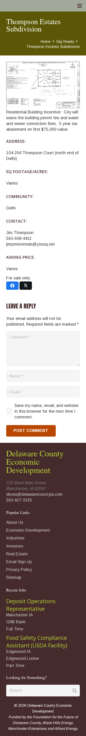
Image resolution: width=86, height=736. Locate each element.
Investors (14, 546)
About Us (14, 522)
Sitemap (13, 577)
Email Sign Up (19, 561)
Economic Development (28, 530)
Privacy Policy (19, 569)
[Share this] (12, 285)
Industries (15, 538)
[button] (79, 5)
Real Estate (17, 554)
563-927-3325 (19, 500)
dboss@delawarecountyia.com (34, 494)
